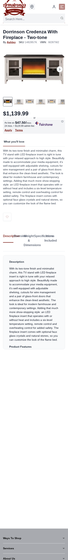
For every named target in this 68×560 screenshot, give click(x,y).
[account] (54, 7)
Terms (19, 130)
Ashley (11, 42)
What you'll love (14, 141)
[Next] (60, 69)
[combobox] (34, 19)
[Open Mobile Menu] (62, 7)
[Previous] (8, 69)
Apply (8, 130)
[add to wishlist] (7, 217)
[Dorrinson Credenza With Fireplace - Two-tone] (34, 69)
